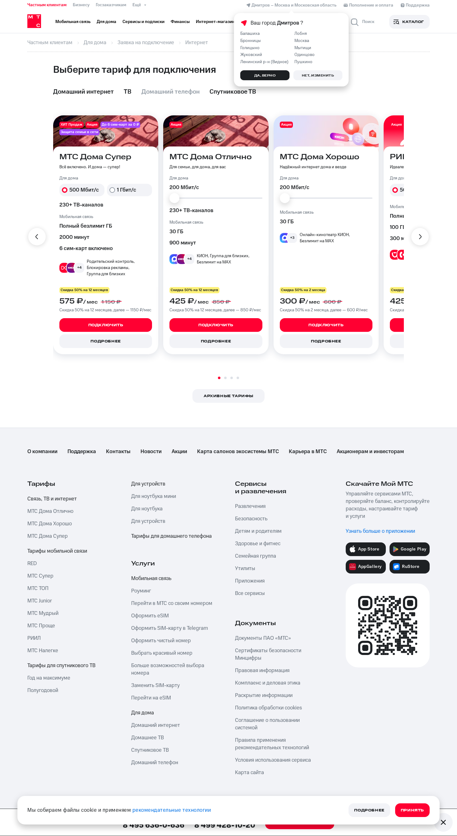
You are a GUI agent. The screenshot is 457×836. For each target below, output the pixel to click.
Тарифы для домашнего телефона (171, 536)
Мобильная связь (151, 578)
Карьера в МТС (308, 451)
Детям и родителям (258, 531)
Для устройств (148, 484)
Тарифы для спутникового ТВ (61, 665)
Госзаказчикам (111, 5)
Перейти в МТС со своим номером (171, 603)
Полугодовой (42, 690)
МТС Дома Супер (47, 536)
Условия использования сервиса (273, 760)
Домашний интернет (155, 725)
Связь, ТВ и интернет (52, 499)
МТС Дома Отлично (50, 511)
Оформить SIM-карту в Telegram (169, 628)
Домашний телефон (154, 762)
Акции (179, 451)
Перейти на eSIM (151, 698)
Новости (151, 451)
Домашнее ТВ (147, 737)
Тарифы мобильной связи (57, 551)
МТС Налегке (42, 650)
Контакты (118, 451)
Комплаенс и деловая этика (267, 683)
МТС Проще (41, 625)
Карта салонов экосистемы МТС (238, 451)
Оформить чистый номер (161, 640)
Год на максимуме (48, 678)
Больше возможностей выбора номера (167, 669)
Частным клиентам (47, 5)
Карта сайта (249, 772)
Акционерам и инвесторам (370, 451)
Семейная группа (255, 556)
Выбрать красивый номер (161, 653)
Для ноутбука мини (153, 496)
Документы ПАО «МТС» (263, 638)
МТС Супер (40, 576)
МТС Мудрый (42, 613)
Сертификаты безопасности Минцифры (268, 654)
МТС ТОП (37, 588)
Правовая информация (262, 670)
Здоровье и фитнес (257, 543)
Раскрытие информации (264, 695)
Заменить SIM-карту (155, 685)
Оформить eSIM (150, 616)
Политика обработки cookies (268, 708)
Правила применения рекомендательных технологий (272, 743)
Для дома (142, 713)
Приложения (250, 581)
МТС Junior (39, 601)
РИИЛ (34, 638)
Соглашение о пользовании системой (267, 724)
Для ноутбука (147, 509)
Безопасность (251, 518)
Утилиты (245, 568)
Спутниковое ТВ (150, 750)
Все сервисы (250, 593)
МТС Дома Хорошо (49, 523)
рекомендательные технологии (171, 810)
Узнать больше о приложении (380, 531)
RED (32, 563)
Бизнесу (81, 5)
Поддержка (81, 451)
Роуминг (141, 591)
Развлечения (250, 506)
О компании (42, 451)
